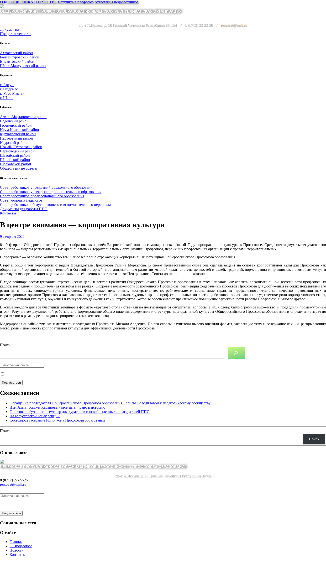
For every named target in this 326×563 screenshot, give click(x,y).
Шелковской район (15, 164)
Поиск (5, 345)
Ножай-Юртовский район (21, 147)
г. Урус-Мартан (12, 93)
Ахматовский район (16, 53)
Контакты (8, 213)
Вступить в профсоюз (76, 2)
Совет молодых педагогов (21, 200)
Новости (17, 550)
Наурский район (13, 143)
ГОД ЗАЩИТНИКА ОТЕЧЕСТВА (28, 2)
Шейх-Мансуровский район (23, 66)
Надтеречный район (16, 138)
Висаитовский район (17, 61)
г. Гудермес (9, 89)
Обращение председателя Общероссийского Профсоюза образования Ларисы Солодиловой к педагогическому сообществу (110, 403)
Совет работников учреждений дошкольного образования (47, 187)
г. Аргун (7, 85)
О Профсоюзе (21, 546)
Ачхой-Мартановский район (23, 117)
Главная (16, 542)
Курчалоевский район (18, 134)
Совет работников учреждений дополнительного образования (50, 192)
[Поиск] (236, 353)
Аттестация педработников (117, 2)
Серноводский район (17, 151)
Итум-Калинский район (19, 130)
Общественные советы (18, 168)
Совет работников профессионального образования (42, 196)
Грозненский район (16, 125)
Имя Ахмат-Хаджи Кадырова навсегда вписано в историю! (58, 407)
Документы (9, 29)
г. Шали (6, 98)
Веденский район (14, 121)
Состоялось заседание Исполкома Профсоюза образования (57, 420)
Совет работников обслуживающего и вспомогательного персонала (55, 205)
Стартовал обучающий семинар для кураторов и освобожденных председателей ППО (80, 412)
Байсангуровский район (19, 57)
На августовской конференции (35, 416)
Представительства (15, 34)
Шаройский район (15, 160)
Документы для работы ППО (23, 209)
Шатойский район (15, 155)
